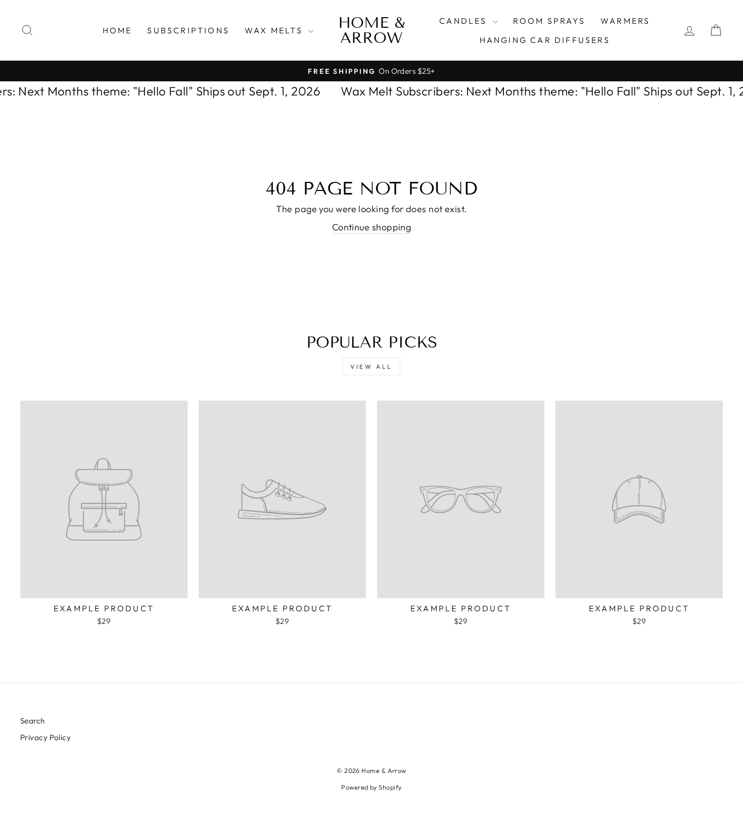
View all (371, 366)
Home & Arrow (371, 30)
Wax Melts (275, 30)
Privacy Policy (45, 737)
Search (32, 720)
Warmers (625, 21)
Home (117, 30)
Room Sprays (549, 21)
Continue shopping (371, 227)
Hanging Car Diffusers (545, 40)
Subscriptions (188, 30)
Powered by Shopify (371, 787)
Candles (464, 21)
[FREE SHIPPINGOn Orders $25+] (371, 71)
